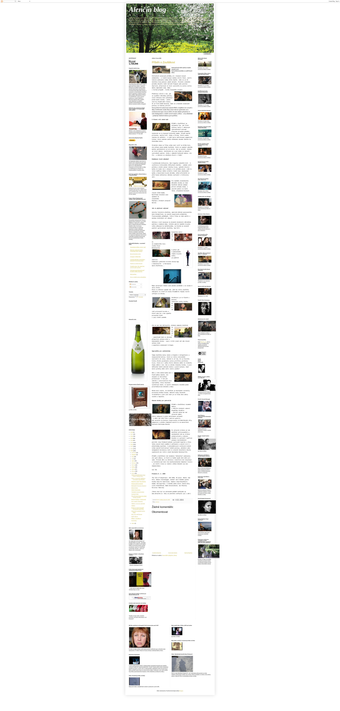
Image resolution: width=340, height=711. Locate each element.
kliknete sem (204, 342)
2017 (131, 434)
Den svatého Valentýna (137, 501)
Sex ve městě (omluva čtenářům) (138, 277)
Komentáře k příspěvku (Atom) (169, 555)
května (133, 467)
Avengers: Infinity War (135, 256)
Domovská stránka (172, 553)
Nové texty (134, 520)
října (133, 456)
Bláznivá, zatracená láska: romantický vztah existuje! (136, 250)
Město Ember (134, 488)
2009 (131, 450)
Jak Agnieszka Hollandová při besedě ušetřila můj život (137, 271)
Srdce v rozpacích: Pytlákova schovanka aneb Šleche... (138, 479)
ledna (133, 523)
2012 (131, 444)
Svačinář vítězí (134, 494)
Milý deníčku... (133, 274)
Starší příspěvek (188, 553)
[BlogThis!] (178, 500)
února (133, 473)
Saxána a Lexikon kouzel (136, 263)
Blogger (181, 690)
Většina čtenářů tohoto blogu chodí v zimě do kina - (138, 476)
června (133, 465)
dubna (133, 469)
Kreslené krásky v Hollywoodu (138, 499)
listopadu (134, 454)
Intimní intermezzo (135, 490)
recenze (157, 501)
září (133, 458)
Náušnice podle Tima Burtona (138, 481)
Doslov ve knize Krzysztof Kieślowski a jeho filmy (137, 508)
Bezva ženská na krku (135, 254)
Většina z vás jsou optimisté (138, 503)
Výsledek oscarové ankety (137, 492)
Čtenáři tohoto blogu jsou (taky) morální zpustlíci (139, 497)
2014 (131, 440)
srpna (133, 461)
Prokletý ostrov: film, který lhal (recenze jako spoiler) (137, 267)
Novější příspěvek (156, 553)
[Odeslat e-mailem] (176, 500)
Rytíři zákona (134, 516)
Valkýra (133, 505)
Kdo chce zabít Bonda (136, 514)
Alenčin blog (147, 9)
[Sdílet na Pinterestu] (183, 500)
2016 (131, 436)
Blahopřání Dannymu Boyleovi (138, 486)
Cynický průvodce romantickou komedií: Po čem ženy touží (137, 260)
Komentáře (133, 287)
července (134, 463)
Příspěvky (133, 284)
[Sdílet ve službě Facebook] (181, 500)
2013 (131, 442)
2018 (131, 432)
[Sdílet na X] (179, 500)
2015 (131, 438)
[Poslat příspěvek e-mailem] (173, 499)
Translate (140, 297)
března (133, 471)
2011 (131, 446)
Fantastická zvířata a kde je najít (137, 247)
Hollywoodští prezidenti (137, 483)
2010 (131, 448)
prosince (134, 452)
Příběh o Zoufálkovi (163, 62)
